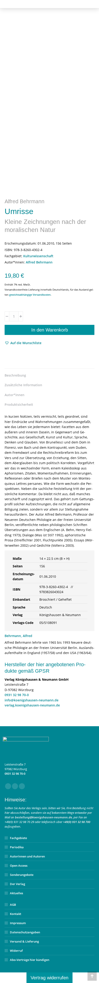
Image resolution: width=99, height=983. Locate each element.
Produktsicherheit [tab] (19, 404)
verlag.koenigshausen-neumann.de (32, 705)
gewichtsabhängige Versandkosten (30, 294)
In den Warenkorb (49, 329)
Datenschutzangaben (25, 932)
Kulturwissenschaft (38, 256)
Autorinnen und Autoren (27, 856)
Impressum (18, 923)
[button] (23, 343)
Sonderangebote (21, 875)
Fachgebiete (18, 838)
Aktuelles (16, 893)
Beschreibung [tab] (15, 375)
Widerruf (16, 951)
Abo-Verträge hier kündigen (29, 960)
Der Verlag (17, 884)
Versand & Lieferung (24, 941)
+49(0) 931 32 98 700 (76, 822)
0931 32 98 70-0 (17, 695)
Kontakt (15, 914)
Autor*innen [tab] (14, 395)
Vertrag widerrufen (49, 977)
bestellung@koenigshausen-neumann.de (43, 817)
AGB (13, 905)
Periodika (17, 847)
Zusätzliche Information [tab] (23, 385)
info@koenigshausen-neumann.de (31, 700)
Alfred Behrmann (39, 262)
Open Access (18, 865)
